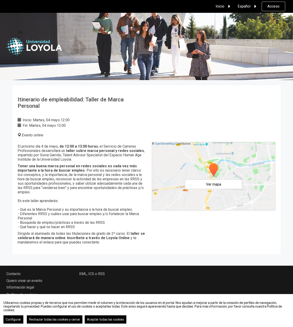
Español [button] (244, 6)
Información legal (20, 287)
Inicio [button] (220, 6)
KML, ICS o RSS (92, 274)
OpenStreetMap (164, 143)
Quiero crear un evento (24, 280)
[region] (146, 310)
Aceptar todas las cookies (105, 319)
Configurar (13, 319)
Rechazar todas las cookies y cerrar (54, 319)
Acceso (273, 6)
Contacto (13, 274)
